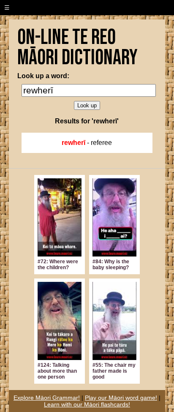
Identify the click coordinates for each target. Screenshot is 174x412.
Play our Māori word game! (121, 397)
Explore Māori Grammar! (47, 397)
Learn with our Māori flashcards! (87, 404)
